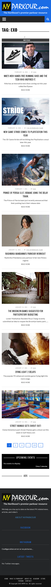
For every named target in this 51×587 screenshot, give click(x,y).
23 (34, 445)
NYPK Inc (25, 584)
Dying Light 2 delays (25, 372)
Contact (28, 581)
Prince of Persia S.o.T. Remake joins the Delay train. (25, 194)
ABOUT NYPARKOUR (25, 517)
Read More (25, 90)
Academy (36, 579)
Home (6, 579)
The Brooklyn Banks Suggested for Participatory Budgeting (25, 312)
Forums (21, 581)
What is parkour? (16, 579)
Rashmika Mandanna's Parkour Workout (25, 253)
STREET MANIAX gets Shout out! (25, 425)
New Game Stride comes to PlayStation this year (25, 133)
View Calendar (41, 466)
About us (28, 579)
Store (43, 579)
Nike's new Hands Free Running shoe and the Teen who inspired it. (25, 77)
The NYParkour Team (35, 128)
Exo (34, 72)
